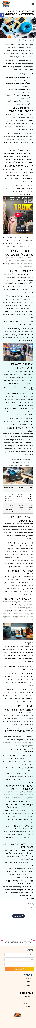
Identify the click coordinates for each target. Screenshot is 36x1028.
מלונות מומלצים (14, 40)
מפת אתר (28, 1000)
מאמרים (29, 985)
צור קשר (28, 988)
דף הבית (28, 978)
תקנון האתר (27, 996)
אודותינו (29, 982)
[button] (2, 15)
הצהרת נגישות (27, 1006)
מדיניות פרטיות (27, 1003)
